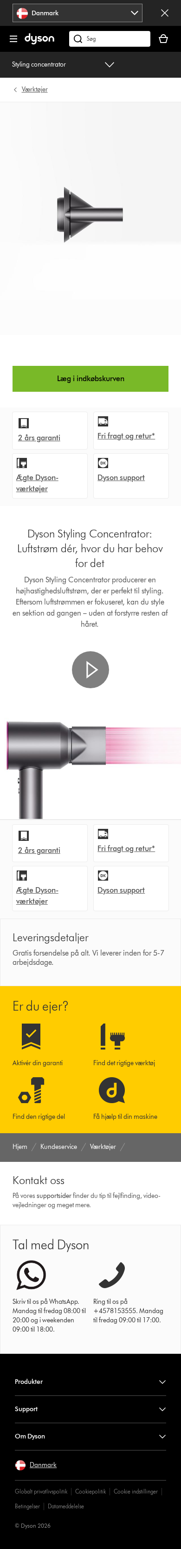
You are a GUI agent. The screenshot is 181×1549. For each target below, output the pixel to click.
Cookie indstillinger (136, 1491)
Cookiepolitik (90, 1491)
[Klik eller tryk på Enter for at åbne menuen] (13, 39)
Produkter (29, 1382)
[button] (90, 669)
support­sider (54, 1196)
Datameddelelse (66, 1506)
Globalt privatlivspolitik (41, 1491)
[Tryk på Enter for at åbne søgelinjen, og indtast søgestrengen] (109, 39)
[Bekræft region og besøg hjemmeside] (164, 13)
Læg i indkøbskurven (90, 378)
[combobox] (78, 13)
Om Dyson (30, 1436)
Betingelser (27, 1506)
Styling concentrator (39, 64)
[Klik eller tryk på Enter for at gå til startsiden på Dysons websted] (39, 42)
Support (26, 1409)
